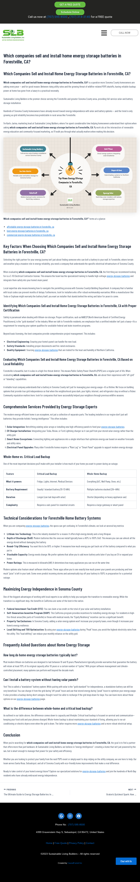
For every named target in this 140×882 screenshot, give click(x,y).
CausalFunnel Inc (75, 863)
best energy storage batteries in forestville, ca (27, 230)
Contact (90, 843)
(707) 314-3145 (79, 16)
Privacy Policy (76, 843)
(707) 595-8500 (57, 16)
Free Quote (60, 843)
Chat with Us (126, 861)
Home (49, 843)
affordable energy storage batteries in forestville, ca (30, 226)
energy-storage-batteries (118, 275)
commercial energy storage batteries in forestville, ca (31, 234)
